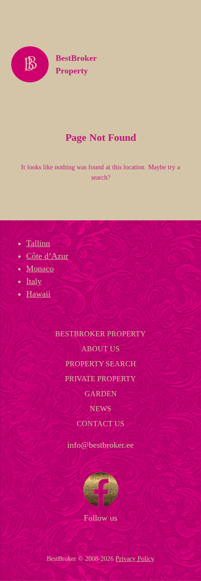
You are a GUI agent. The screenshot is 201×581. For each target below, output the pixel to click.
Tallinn (38, 243)
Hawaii (38, 293)
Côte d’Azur (47, 256)
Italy (34, 281)
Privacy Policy (134, 558)
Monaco (40, 268)
